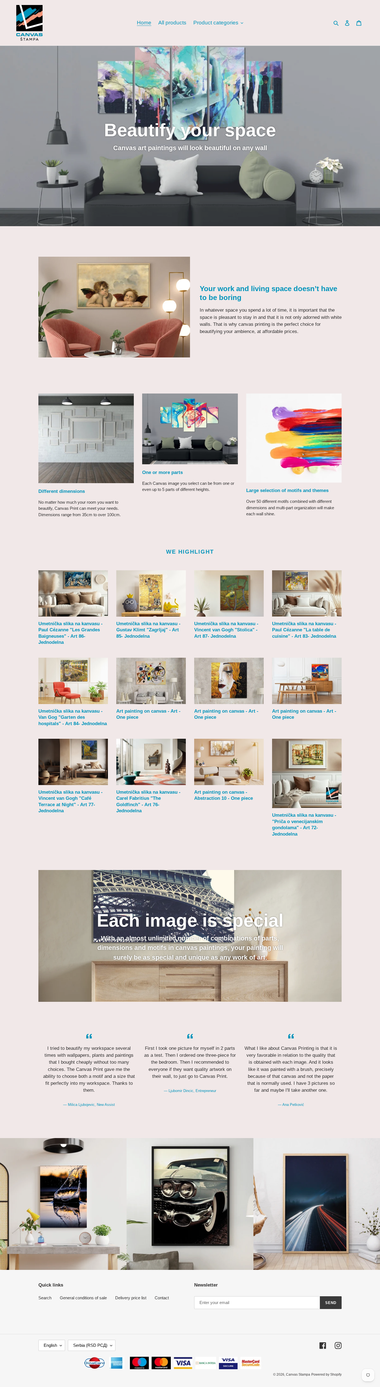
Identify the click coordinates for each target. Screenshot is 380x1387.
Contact (162, 1297)
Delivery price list (130, 1297)
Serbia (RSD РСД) (90, 1345)
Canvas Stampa (298, 1374)
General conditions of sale (83, 1297)
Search (44, 1297)
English (50, 1345)
